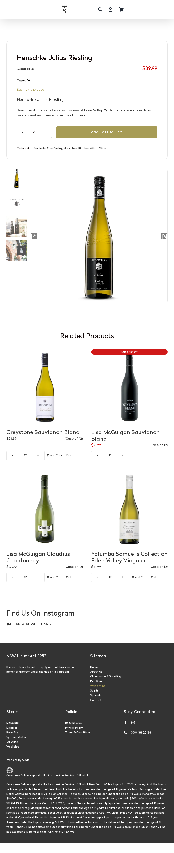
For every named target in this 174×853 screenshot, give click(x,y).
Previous (34, 236)
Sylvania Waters (17, 737)
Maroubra (12, 723)
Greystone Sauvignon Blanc (42, 432)
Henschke (70, 148)
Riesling (83, 148)
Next (164, 236)
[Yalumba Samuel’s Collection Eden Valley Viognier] (129, 509)
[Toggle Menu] (161, 9)
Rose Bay (12, 732)
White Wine (98, 148)
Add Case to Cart (107, 132)
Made (25, 760)
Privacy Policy (74, 728)
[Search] (100, 9)
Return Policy (73, 723)
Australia (39, 148)
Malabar (11, 728)
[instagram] (133, 722)
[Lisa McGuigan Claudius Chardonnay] (44, 509)
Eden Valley (54, 148)
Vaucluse (12, 742)
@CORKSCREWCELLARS (28, 624)
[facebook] (125, 722)
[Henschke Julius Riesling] (99, 236)
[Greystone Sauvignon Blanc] (44, 387)
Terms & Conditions (78, 732)
